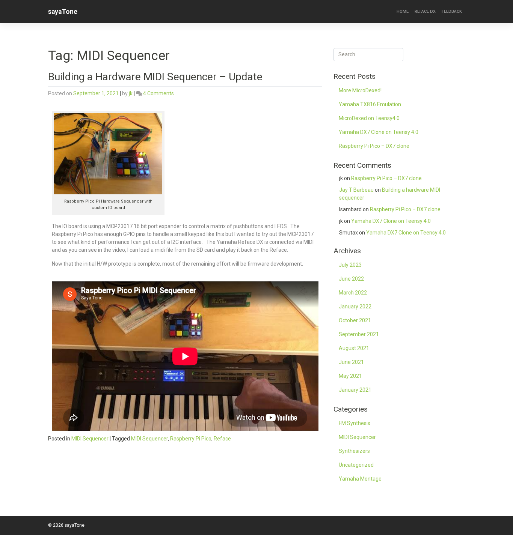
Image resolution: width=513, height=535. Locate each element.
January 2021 (355, 390)
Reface (222, 439)
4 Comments (158, 93)
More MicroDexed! (360, 90)
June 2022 (351, 279)
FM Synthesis (354, 423)
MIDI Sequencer (90, 439)
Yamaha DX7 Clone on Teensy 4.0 (378, 132)
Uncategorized (356, 465)
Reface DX (425, 11)
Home (403, 11)
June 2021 (351, 362)
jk (131, 93)
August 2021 (354, 348)
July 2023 (350, 265)
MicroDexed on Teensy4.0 (369, 118)
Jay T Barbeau (356, 190)
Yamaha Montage (360, 479)
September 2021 (359, 334)
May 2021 (350, 376)
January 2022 (355, 307)
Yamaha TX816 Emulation (370, 104)
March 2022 (353, 293)
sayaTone (62, 11)
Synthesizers (354, 451)
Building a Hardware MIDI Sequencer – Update (155, 77)
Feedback (452, 11)
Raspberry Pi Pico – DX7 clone (374, 146)
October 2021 (355, 320)
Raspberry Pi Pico (190, 439)
